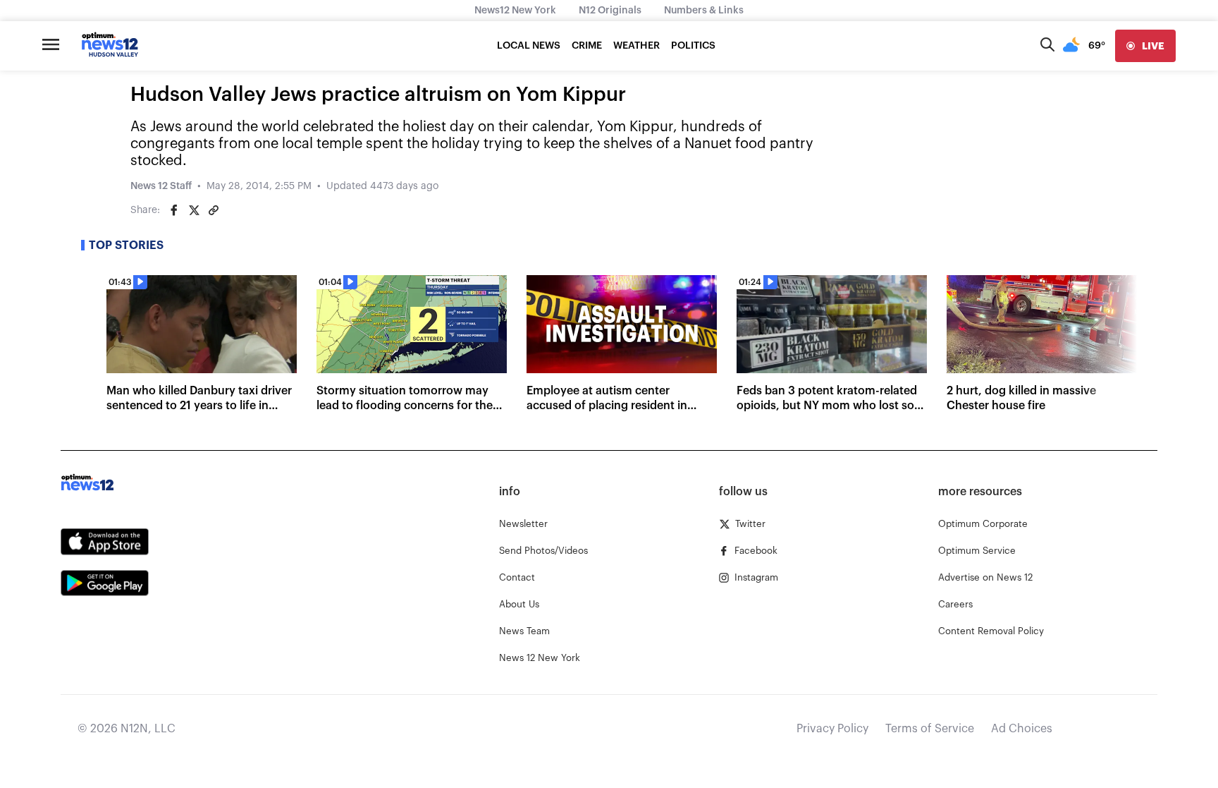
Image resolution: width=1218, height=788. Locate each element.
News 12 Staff (161, 186)
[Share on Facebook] (174, 210)
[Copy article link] (213, 210)
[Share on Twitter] (193, 210)
